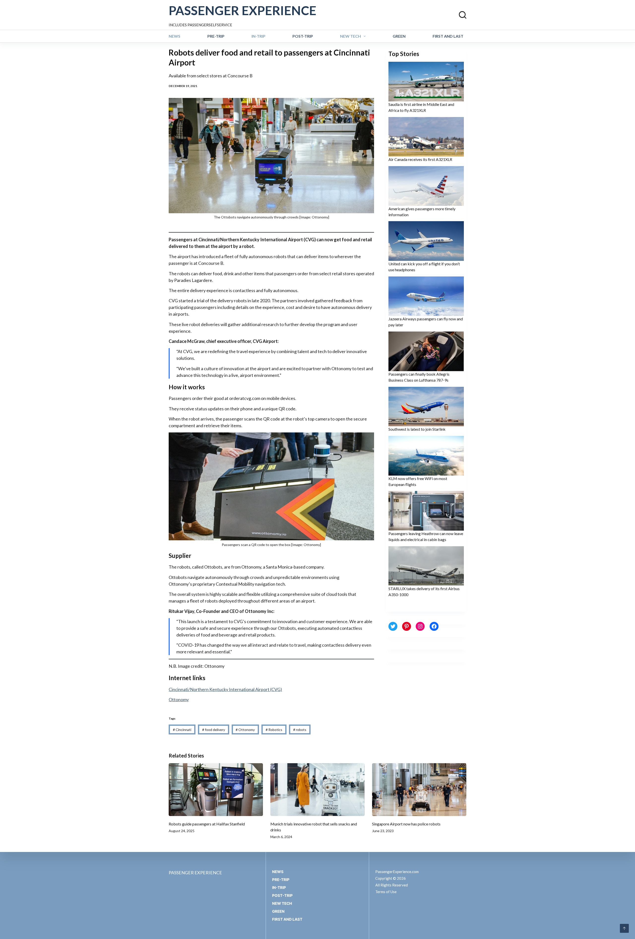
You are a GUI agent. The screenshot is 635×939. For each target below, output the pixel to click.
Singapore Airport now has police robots (406, 823)
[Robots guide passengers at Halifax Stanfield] (216, 789)
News (174, 36)
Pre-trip (215, 36)
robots (299, 729)
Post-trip (302, 36)
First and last (448, 36)
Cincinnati (182, 729)
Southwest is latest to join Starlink (416, 429)
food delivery (213, 729)
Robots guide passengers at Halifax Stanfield (207, 823)
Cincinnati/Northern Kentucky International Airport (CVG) (225, 689)
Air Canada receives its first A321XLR (420, 159)
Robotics (274, 729)
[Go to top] (624, 928)
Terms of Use (386, 891)
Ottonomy (179, 699)
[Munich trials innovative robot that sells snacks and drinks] (317, 789)
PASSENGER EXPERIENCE (242, 10)
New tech (350, 36)
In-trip (258, 36)
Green (399, 36)
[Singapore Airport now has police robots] (419, 789)
